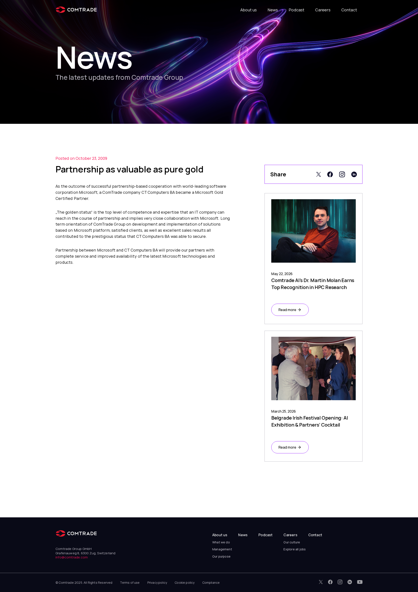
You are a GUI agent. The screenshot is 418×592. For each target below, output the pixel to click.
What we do (221, 542)
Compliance (211, 582)
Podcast (296, 9)
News (273, 9)
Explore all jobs (294, 549)
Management (222, 549)
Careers (322, 9)
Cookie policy (184, 582)
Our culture (291, 542)
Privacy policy (157, 582)
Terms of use (130, 582)
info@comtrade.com (72, 557)
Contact (349, 9)
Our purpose (221, 556)
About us (248, 9)
